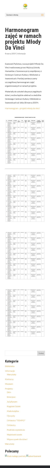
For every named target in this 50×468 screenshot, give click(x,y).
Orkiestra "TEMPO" (16, 420)
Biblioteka (9, 366)
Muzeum (9, 384)
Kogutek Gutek (14, 406)
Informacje (21, 53)
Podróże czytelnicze (16, 430)
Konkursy (9, 379)
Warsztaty (11, 374)
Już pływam (12, 401)
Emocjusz (11, 397)
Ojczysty (11, 416)
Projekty (9, 388)
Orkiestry (11, 425)
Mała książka (13, 411)
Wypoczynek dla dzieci (17, 439)
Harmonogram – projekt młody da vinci (22, 108)
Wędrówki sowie (14, 434)
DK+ (9, 392)
